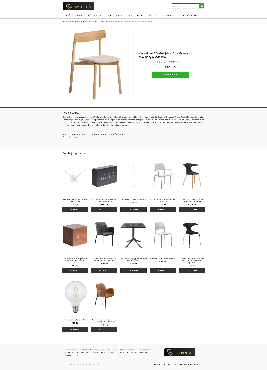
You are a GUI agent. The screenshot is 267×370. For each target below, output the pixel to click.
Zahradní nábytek (170, 15)
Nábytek (84, 21)
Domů (67, 15)
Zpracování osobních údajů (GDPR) (187, 364)
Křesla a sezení (94, 15)
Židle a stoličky (133, 15)
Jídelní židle (104, 21)
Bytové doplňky (190, 15)
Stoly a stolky (114, 15)
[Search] (201, 5)
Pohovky (79, 15)
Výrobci (157, 364)
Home (65, 21)
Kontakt (167, 364)
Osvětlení (151, 15)
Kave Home (73, 137)
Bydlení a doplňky (74, 21)
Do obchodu (170, 75)
